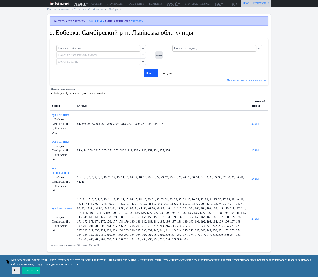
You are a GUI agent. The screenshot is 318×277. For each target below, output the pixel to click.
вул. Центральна (62, 208)
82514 (255, 123)
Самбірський (96, 9)
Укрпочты (137, 20)
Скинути (166, 73)
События (96, 3)
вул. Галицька (61, 115)
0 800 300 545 (95, 20)
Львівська (80, 9)
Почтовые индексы (197, 3)
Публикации (115, 3)
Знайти (150, 73)
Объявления (136, 3)
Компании (155, 3)
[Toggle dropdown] (143, 48)
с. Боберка (113, 9)
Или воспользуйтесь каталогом (246, 80)
